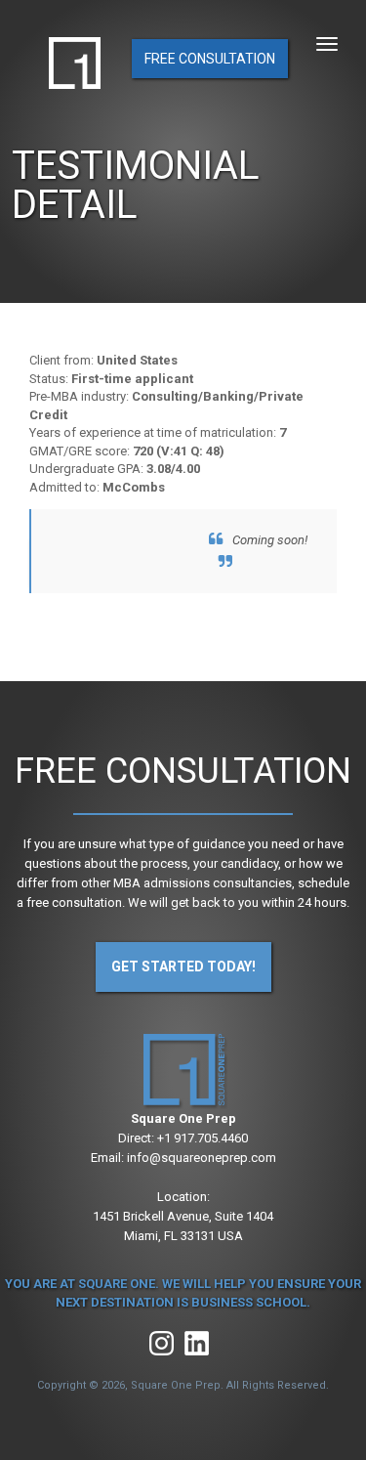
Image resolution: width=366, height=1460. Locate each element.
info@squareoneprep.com (201, 1157)
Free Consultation (209, 58)
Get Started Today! (183, 966)
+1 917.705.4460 (202, 1138)
